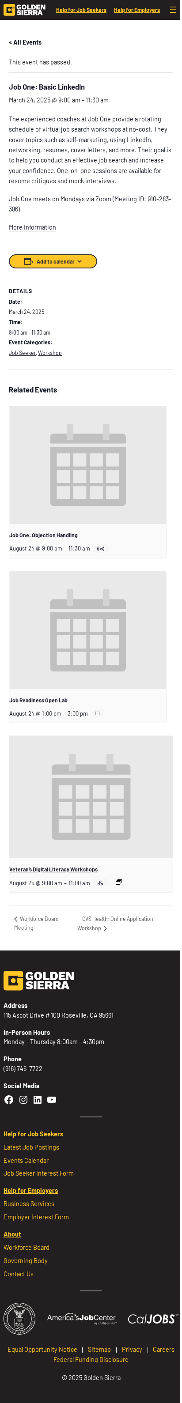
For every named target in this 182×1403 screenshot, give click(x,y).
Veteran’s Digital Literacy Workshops (53, 869)
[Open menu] (173, 9)
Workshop (50, 353)
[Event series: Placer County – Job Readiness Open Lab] (98, 712)
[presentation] (87, 465)
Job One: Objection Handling (43, 535)
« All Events (25, 42)
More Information (32, 227)
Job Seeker (22, 353)
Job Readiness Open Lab (38, 700)
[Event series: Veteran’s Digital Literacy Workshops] (119, 882)
